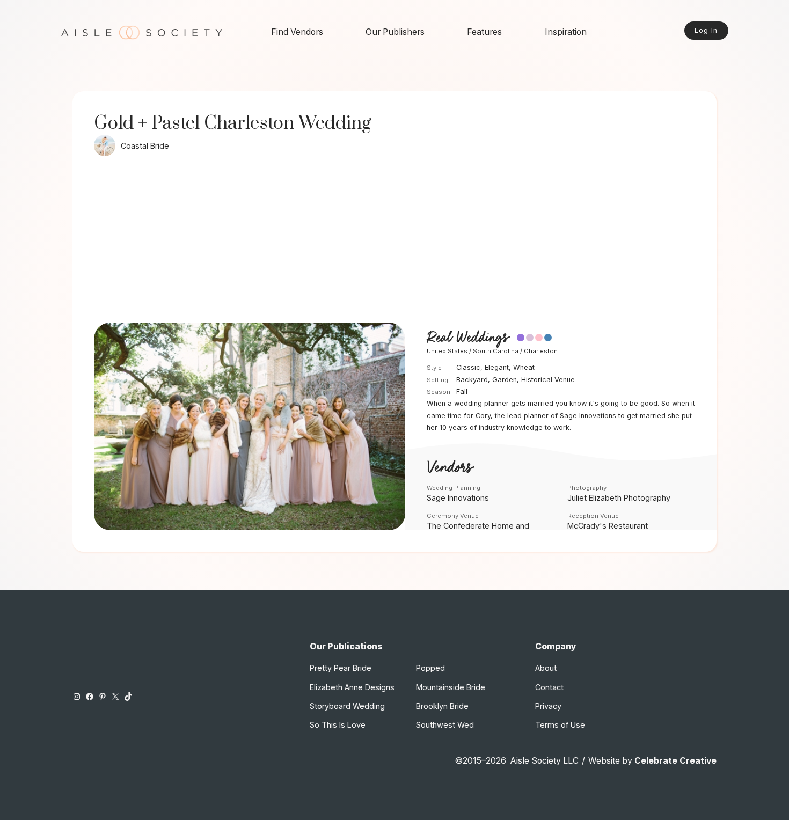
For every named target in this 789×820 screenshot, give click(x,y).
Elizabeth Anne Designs (352, 687)
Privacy (548, 706)
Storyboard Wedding (347, 706)
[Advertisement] (394, 242)
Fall (461, 391)
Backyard (472, 380)
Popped (430, 667)
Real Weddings (467, 338)
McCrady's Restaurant (607, 525)
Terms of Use (560, 724)
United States (447, 351)
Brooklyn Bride (442, 706)
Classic (468, 367)
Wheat (524, 367)
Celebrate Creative (675, 761)
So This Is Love (338, 724)
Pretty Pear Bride (340, 667)
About (546, 667)
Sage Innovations (458, 497)
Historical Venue (548, 380)
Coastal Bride (145, 145)
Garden (504, 380)
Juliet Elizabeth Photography (618, 497)
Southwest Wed (445, 724)
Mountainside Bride (450, 687)
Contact (549, 687)
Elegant (497, 367)
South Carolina (495, 351)
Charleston (541, 351)
